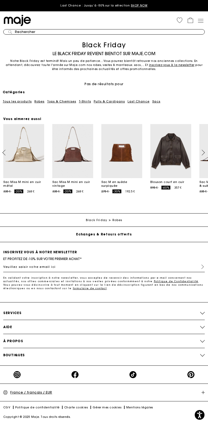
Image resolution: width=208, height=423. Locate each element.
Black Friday (96, 220)
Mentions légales (139, 407)
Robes (39, 101)
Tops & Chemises (61, 101)
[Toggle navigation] (200, 20)
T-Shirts (85, 101)
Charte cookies (76, 407)
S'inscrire (200, 266)
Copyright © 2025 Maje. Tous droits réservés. (37, 417)
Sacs (156, 101)
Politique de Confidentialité (176, 281)
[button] (179, 20)
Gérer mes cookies (107, 407)
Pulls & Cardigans (109, 101)
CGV (6, 407)
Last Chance (139, 101)
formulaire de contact (90, 288)
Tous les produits (17, 101)
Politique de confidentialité (37, 407)
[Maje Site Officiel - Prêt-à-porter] (17, 20)
